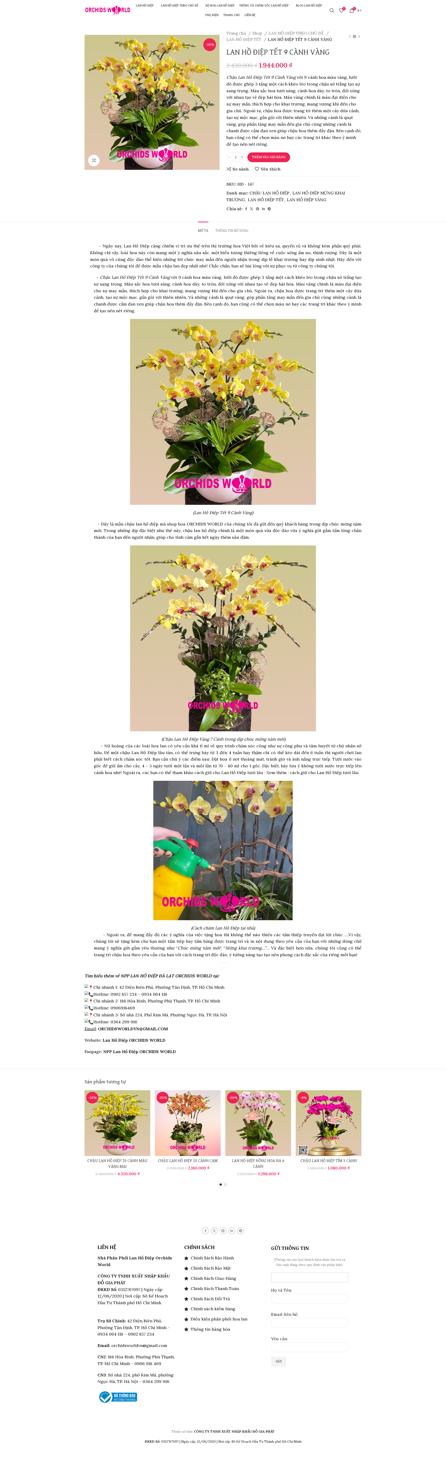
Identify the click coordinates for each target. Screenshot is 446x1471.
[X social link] (252, 209)
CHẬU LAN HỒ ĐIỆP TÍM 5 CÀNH (329, 1161)
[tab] (203, 229)
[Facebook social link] (246, 209)
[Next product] (359, 36)
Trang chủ (236, 33)
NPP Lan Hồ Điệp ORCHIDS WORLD (139, 1051)
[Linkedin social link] (263, 209)
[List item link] (223, 1258)
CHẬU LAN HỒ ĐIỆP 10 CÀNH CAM (188, 1161)
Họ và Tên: (281, 1290)
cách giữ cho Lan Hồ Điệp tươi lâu (324, 772)
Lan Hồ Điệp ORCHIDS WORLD (134, 1040)
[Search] (332, 10)
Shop (258, 33)
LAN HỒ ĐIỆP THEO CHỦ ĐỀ (297, 33)
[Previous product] (350, 36)
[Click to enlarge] (94, 160)
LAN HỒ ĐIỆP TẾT (244, 39)
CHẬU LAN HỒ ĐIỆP (269, 193)
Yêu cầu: (279, 1338)
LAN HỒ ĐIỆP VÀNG (306, 199)
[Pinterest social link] (258, 209)
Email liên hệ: (284, 1314)
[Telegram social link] (269, 209)
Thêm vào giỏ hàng (268, 157)
